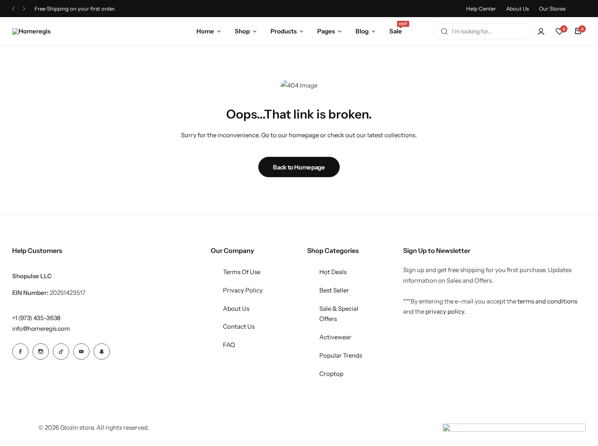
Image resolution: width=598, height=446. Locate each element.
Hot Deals (333, 272)
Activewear (335, 337)
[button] (559, 31)
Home (205, 31)
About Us (517, 8)
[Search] (444, 31)
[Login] (541, 31)
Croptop (331, 374)
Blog (362, 31)
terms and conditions (547, 301)
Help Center (481, 8)
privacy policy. (446, 311)
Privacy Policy (243, 290)
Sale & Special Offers (338, 314)
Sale (395, 30)
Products (284, 31)
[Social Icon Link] (20, 351)
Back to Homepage (299, 167)
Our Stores (552, 8)
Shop (242, 31)
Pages (326, 31)
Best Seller (334, 290)
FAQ (229, 345)
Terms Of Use (241, 272)
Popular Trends (340, 355)
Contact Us (239, 326)
